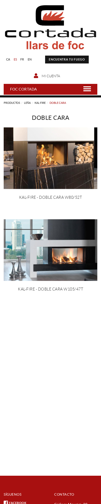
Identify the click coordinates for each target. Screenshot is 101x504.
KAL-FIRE (40, 102)
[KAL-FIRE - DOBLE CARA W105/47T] (50, 250)
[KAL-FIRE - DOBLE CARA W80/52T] (50, 158)
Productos (12, 102)
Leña (27, 102)
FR (22, 59)
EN (30, 59)
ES (15, 59)
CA (8, 59)
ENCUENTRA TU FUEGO (67, 59)
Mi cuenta (50, 76)
